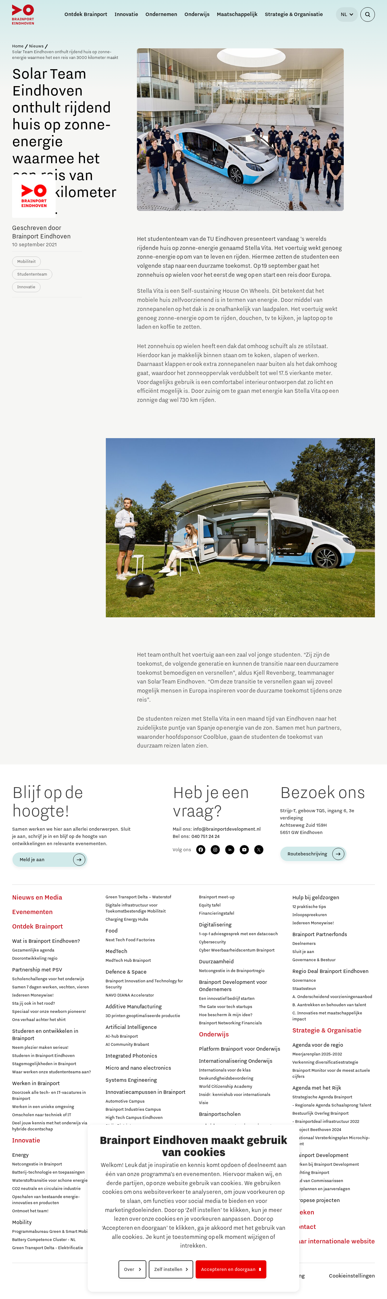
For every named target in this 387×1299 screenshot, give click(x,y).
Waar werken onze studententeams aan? (51, 1072)
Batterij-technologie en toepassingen (48, 1172)
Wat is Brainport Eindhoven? (46, 941)
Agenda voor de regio (317, 1045)
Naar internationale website (333, 1241)
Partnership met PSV (37, 970)
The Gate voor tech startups (225, 1006)
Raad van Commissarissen (317, 1180)
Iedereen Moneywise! (33, 995)
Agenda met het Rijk (316, 1088)
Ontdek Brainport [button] (85, 14)
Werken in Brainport (36, 1084)
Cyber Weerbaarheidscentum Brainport (237, 950)
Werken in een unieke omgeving (43, 1106)
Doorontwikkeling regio (34, 958)
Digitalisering (215, 925)
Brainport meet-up (217, 897)
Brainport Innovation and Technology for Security (144, 984)
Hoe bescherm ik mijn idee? (225, 1015)
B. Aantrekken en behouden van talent (329, 1005)
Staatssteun (304, 988)
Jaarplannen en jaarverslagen (321, 1189)
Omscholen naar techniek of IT (41, 1115)
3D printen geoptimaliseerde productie (143, 1015)
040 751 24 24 (205, 836)
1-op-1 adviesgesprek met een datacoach (238, 934)
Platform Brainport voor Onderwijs (239, 1049)
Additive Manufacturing (134, 1007)
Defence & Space (126, 972)
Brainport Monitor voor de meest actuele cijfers (331, 1073)
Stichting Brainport (310, 1172)
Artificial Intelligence (131, 1027)
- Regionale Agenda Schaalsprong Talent (331, 1105)
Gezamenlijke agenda (33, 950)
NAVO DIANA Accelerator (130, 995)
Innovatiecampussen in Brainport (146, 1092)
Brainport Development (320, 1155)
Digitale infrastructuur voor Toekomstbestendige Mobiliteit (136, 908)
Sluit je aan (303, 951)
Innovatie (26, 1140)
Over (129, 1269)
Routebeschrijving (307, 854)
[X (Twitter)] (259, 850)
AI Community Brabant (127, 1044)
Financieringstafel (216, 913)
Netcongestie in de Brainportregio (232, 970)
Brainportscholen (220, 1114)
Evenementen (32, 912)
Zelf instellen (168, 1269)
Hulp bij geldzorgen (315, 898)
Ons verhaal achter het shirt (39, 1019)
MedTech (116, 951)
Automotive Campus (125, 1101)
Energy (20, 1155)
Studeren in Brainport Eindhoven (43, 1055)
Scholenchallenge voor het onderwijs (48, 979)
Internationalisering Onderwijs (235, 1061)
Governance (304, 980)
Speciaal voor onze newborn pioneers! (49, 1011)
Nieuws (36, 46)
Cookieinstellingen (352, 1276)
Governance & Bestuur (314, 960)
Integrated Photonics (131, 1056)
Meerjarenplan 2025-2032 (317, 1054)
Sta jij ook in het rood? (33, 1003)
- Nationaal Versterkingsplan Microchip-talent (331, 1141)
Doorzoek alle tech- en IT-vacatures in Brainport (49, 1095)
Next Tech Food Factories (130, 940)
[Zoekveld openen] (367, 14)
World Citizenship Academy (225, 1086)
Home (18, 46)
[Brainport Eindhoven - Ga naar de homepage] (23, 14)
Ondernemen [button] (161, 14)
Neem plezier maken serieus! (40, 1047)
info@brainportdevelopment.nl (227, 829)
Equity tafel (210, 905)
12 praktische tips (309, 906)
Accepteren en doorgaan (228, 1269)
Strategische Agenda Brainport (322, 1097)
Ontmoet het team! (30, 1211)
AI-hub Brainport (122, 1036)
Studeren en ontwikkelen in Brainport (45, 1035)
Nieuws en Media (37, 897)
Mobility (22, 1223)
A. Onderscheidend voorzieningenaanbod (332, 996)
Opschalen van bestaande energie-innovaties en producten (46, 1199)
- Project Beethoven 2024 (316, 1129)
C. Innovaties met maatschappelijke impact (327, 1016)
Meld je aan (32, 859)
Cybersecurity (212, 942)
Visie (203, 1102)
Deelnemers (304, 943)
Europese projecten (316, 1200)
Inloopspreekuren (309, 915)
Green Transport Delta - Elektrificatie (47, 1248)
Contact (304, 1227)
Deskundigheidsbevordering (226, 1078)
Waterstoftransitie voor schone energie (50, 1180)
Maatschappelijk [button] (237, 14)
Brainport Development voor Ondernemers (233, 986)
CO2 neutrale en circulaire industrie (46, 1188)
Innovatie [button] (126, 14)
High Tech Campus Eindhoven (134, 1117)
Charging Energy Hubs (127, 919)
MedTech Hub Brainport (128, 960)
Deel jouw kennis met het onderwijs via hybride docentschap (49, 1126)
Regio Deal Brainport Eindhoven (330, 971)
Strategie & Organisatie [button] (294, 14)
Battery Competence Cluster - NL (44, 1239)
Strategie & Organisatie (327, 1030)
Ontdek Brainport (37, 926)
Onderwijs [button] (197, 14)
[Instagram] (215, 850)
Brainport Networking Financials (230, 1023)
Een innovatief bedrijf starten (227, 998)
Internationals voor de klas (225, 1070)
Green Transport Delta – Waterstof (138, 897)
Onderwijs (214, 1034)
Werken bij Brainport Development (325, 1164)
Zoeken (303, 1212)
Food (112, 931)
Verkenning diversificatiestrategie (325, 1062)
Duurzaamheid (216, 962)
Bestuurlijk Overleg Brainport (320, 1113)
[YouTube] (244, 850)
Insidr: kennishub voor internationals (234, 1094)
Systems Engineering (131, 1080)
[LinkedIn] (230, 850)
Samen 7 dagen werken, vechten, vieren (50, 987)
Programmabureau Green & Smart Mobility (53, 1231)
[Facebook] (201, 850)
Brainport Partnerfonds (319, 935)
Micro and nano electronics (138, 1068)
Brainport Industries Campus (133, 1109)
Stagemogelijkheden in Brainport (44, 1063)
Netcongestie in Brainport (37, 1164)
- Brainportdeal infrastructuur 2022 (325, 1121)
